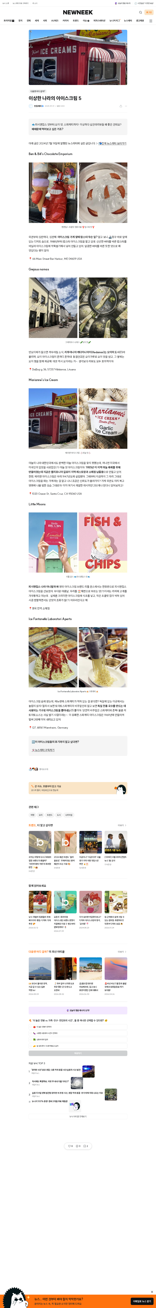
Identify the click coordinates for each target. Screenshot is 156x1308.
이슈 (85, 20)
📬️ (100, 143)
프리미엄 (7, 20)
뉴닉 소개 (5, 3)
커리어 (66, 20)
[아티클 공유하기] (120, 106)
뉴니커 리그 (115, 20)
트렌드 (76, 20)
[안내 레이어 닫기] (152, 1291)
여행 (32, 815)
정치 (20, 20)
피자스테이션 (99, 20)
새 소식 (34, 3)
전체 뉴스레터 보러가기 (114, 143)
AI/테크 (54, 20)
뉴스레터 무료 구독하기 (20, 3)
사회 (45, 20)
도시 (59, 815)
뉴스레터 (128, 20)
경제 (29, 20)
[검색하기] (140, 12)
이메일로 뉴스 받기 (142, 1301)
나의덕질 (68, 815)
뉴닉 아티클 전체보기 (78, 1116)
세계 (37, 20)
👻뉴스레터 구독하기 (43, 750)
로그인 (149, 12)
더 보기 (121, 825)
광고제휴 (140, 20)
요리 (41, 815)
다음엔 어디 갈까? (37, 91)
